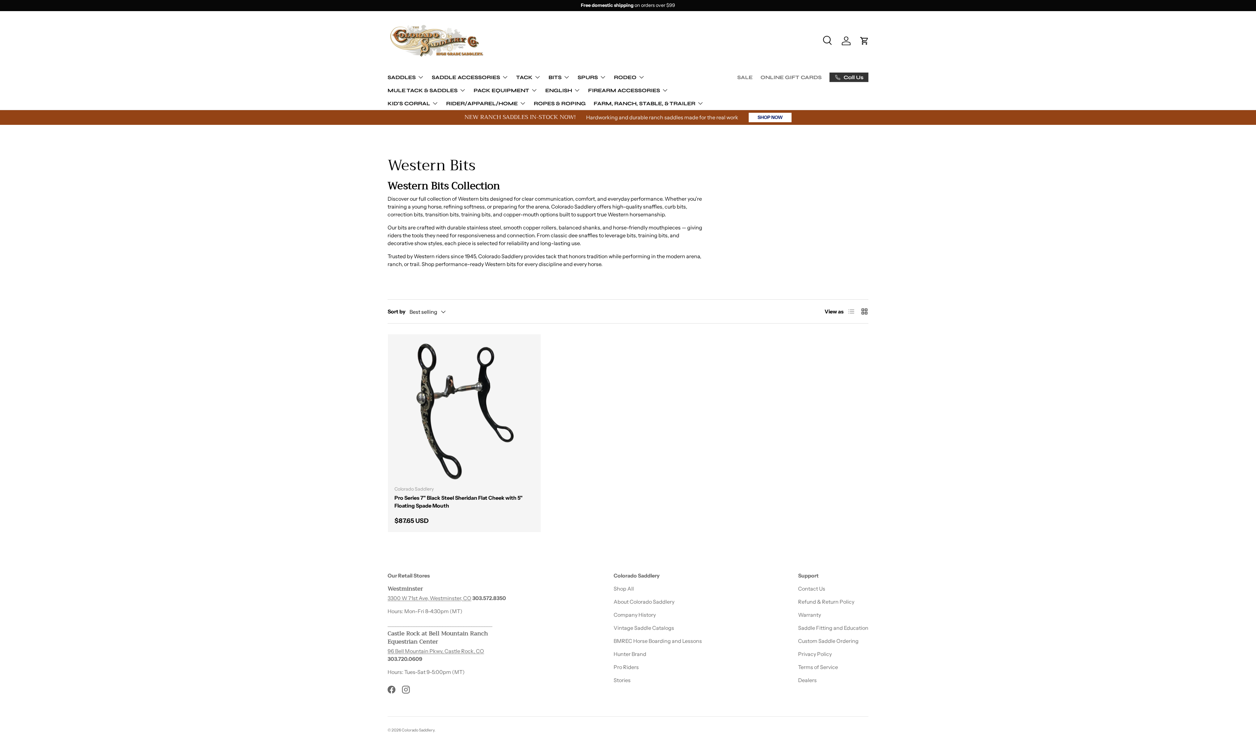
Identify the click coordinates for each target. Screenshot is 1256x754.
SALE (745, 77)
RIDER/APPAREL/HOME (482, 103)
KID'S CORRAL (409, 103)
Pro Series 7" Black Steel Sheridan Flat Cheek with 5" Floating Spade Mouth (458, 501)
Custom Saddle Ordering (828, 641)
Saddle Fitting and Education (833, 628)
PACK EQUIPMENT (501, 90)
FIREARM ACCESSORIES (624, 90)
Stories (622, 680)
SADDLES (402, 77)
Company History (635, 615)
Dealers (807, 680)
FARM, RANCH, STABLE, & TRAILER (644, 103)
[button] (864, 41)
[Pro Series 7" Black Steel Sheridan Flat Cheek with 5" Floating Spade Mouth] (464, 410)
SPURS (588, 77)
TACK (524, 77)
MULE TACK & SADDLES (423, 90)
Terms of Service (818, 667)
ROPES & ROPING (560, 103)
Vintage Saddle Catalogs (644, 628)
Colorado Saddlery (418, 730)
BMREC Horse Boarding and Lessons (658, 641)
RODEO (625, 77)
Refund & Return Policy (826, 601)
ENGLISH (558, 90)
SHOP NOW (770, 117)
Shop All (624, 588)
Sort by (397, 311)
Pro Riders (626, 667)
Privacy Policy (815, 654)
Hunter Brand (630, 654)
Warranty (809, 615)
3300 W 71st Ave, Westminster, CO (429, 598)
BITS (555, 77)
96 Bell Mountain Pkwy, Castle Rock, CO (436, 651)
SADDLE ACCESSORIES (466, 77)
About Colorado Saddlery (644, 601)
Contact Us (811, 588)
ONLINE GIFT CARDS (791, 77)
